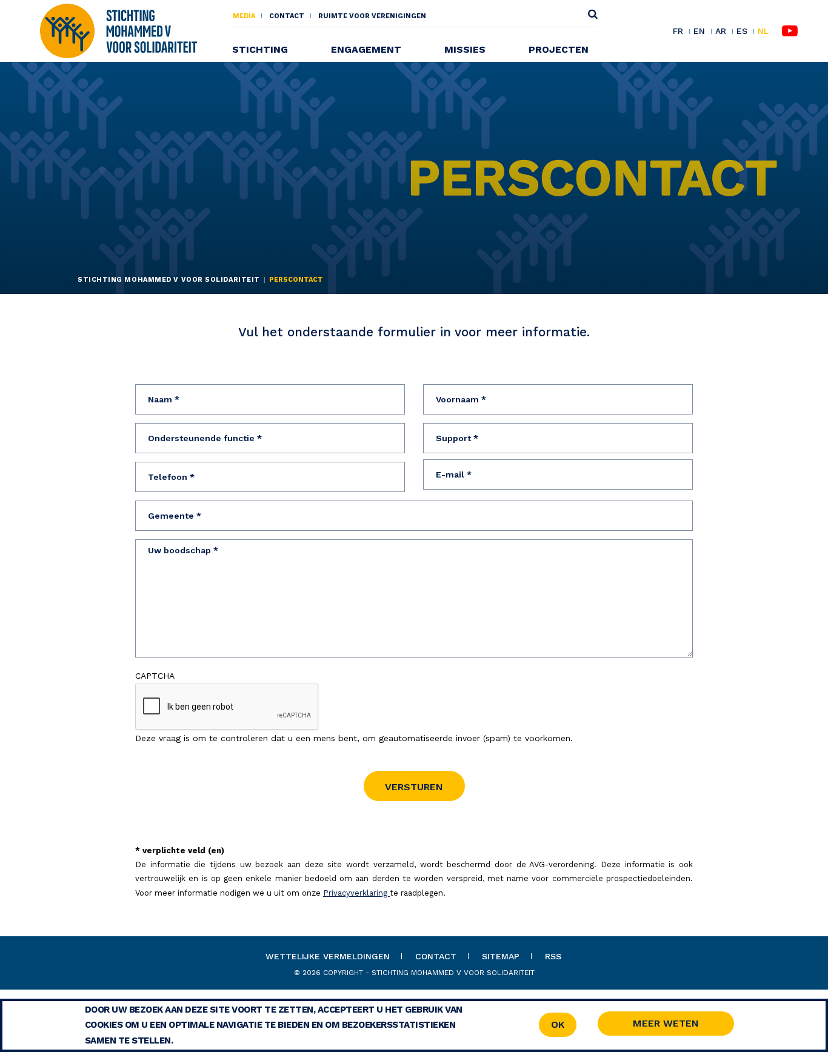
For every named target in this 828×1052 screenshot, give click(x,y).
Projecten (559, 49)
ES (741, 31)
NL (763, 31)
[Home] (118, 30)
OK (557, 1024)
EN (699, 31)
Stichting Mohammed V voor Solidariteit (169, 280)
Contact (286, 16)
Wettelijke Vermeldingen (327, 956)
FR (678, 31)
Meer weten (666, 1023)
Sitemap (500, 956)
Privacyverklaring (356, 892)
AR (720, 31)
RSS (553, 956)
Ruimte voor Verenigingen (372, 16)
